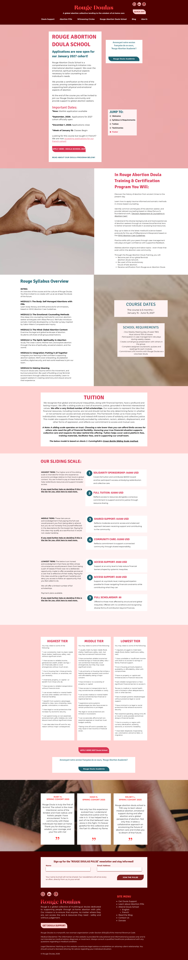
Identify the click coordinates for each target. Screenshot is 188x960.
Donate (122, 920)
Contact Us (123, 918)
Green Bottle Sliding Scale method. (120, 441)
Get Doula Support (127, 901)
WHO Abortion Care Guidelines (131, 235)
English (125, 909)
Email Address (103, 865)
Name (48, 865)
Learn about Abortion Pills (131, 904)
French (125, 912)
